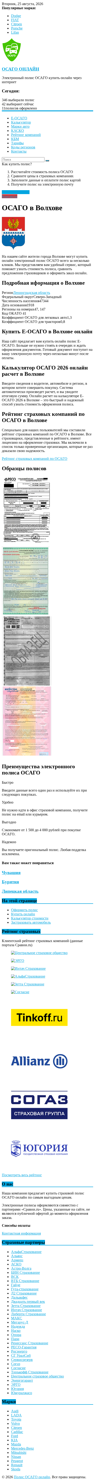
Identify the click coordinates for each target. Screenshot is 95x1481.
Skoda (15, 1469)
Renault (16, 1465)
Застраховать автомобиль (31, 922)
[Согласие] (20, 992)
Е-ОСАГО (19, 118)
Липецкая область (20, 891)
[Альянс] (39, 1080)
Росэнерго (19, 1351)
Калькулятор (21, 122)
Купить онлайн (23, 914)
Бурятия (10, 881)
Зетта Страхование (26, 1306)
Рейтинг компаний (26, 135)
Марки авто (20, 126)
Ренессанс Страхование (29, 1343)
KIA (14, 1440)
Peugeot (17, 1461)
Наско (16, 1331)
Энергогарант (22, 1380)
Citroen (16, 24)
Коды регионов (23, 147)
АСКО (16, 1264)
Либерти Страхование (28, 1314)
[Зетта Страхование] (27, 984)
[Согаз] (39, 1123)
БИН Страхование (25, 1272)
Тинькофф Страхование (29, 1372)
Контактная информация (21, 1233)
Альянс (17, 1256)
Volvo (15, 1423)
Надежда (18, 1326)
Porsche (17, 28)
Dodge (16, 16)
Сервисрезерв (22, 1360)
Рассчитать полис (16, 192)
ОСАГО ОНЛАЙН (20, 69)
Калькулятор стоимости (29, 918)
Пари (15, 1339)
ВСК (15, 1277)
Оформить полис (24, 910)
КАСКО (17, 131)
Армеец (17, 1260)
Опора (16, 1335)
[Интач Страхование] (28, 968)
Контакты (19, 151)
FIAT (15, 20)
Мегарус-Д (19, 1322)
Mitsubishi (18, 1452)
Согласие (18, 1368)
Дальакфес (19, 1297)
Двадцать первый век (28, 1302)
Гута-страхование (25, 1289)
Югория (17, 1389)
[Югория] (39, 1167)
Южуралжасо (21, 1393)
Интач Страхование (26, 1310)
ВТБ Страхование (25, 1281)
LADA (16, 1415)
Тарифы (17, 143)
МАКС (16, 1318)
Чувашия (11, 872)
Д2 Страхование (24, 1293)
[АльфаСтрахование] (28, 976)
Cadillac (17, 1432)
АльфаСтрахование (26, 1252)
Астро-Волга (21, 1268)
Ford (14, 1436)
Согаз (15, 1364)
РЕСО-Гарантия (23, 1347)
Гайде (15, 1285)
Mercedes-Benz (22, 1448)
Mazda (16, 1444)
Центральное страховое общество (37, 1376)
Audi (14, 1411)
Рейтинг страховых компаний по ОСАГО (34, 459)
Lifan (15, 32)
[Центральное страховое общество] (39, 953)
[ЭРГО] (17, 961)
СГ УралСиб (21, 1355)
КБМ (15, 139)
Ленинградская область (31, 293)
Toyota (16, 1419)
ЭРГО (16, 1384)
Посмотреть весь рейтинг (22, 1175)
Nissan (16, 1457)
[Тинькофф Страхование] (39, 1036)
